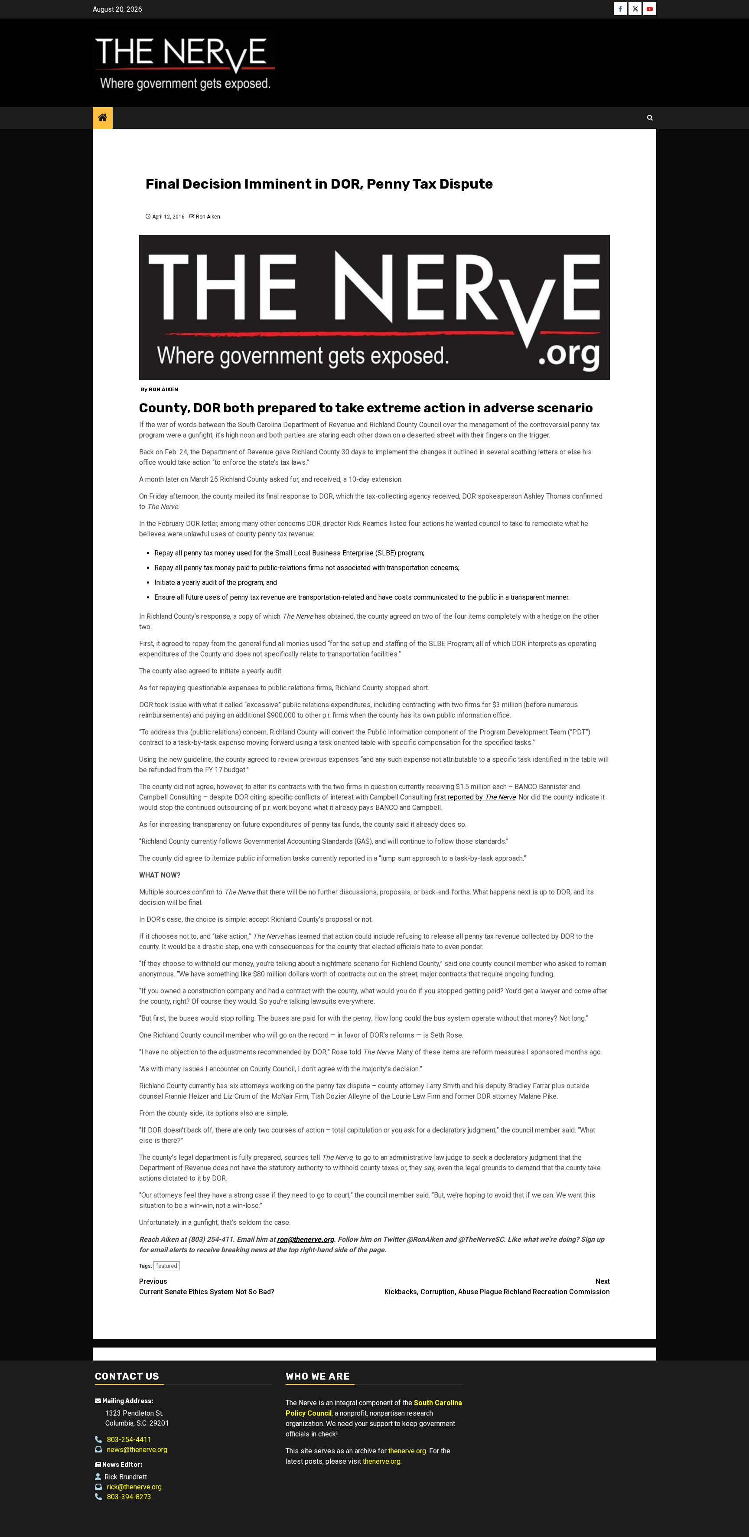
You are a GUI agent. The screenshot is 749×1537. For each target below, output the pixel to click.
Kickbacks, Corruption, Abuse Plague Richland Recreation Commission (497, 1286)
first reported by (474, 797)
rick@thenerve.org (132, 1487)
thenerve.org (407, 1451)
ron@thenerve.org (305, 1239)
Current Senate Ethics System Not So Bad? (206, 1286)
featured (166, 1266)
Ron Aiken (208, 217)
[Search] (650, 118)
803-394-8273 (126, 1497)
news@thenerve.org (134, 1450)
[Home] (102, 118)
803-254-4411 (126, 1440)
